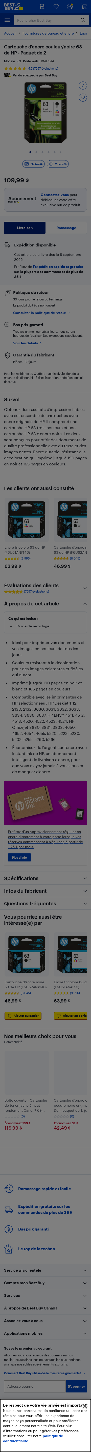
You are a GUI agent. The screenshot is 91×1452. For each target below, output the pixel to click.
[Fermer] (84, 1406)
